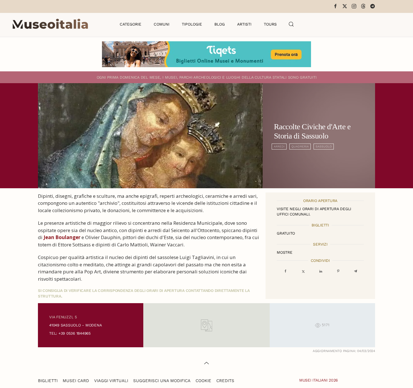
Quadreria (300, 146)
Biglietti (48, 380)
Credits (225, 380)
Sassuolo (324, 146)
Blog (219, 24)
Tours (270, 24)
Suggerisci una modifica (161, 380)
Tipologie (192, 24)
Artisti (244, 24)
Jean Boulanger (62, 237)
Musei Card (76, 380)
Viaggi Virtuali (111, 380)
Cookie (203, 380)
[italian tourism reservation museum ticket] (206, 54)
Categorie (130, 24)
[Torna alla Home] (50, 24)
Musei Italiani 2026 (318, 380)
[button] (291, 24)
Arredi (279, 146)
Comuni (161, 24)
